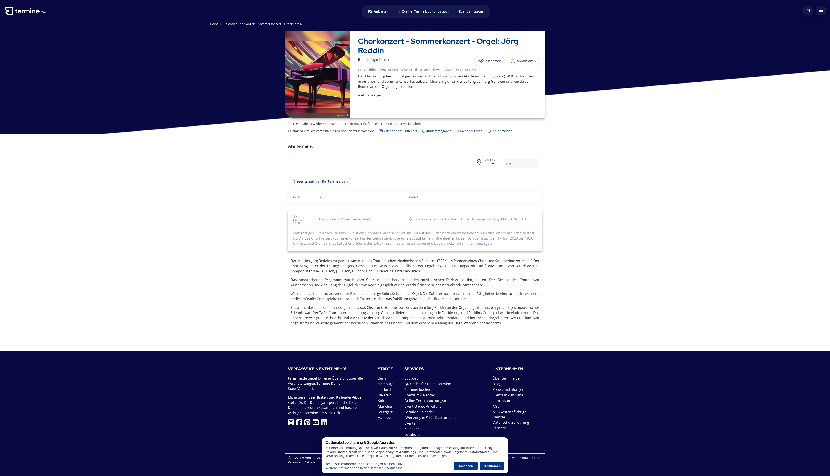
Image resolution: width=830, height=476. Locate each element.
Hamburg (385, 383)
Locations (412, 434)
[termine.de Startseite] (26, 12)
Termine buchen (417, 389)
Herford (384, 389)
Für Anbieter (378, 11)
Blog (496, 383)
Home (214, 24)
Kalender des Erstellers (400, 131)
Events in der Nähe (508, 395)
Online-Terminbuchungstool (425, 11)
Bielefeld (385, 395)
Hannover (386, 417)
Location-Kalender (419, 412)
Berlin (382, 378)
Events (409, 423)
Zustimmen (492, 466)
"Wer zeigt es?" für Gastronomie (430, 417)
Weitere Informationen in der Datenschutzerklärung (364, 468)
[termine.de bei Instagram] (292, 423)
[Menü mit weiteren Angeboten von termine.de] (821, 10)
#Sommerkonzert (457, 70)
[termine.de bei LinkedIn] (325, 423)
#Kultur (477, 70)
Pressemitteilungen (508, 389)
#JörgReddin (367, 70)
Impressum (502, 400)
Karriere (499, 428)
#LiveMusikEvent (431, 70)
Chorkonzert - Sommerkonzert (343, 219)
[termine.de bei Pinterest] (308, 423)
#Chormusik (409, 70)
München (385, 406)
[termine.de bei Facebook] (300, 423)
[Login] (808, 10)
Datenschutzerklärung (511, 422)
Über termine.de (506, 378)
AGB (496, 406)
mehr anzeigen (479, 243)
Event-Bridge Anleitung (423, 406)
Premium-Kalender (419, 395)
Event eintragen (471, 11)
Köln (381, 400)
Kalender (411, 428)
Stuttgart (385, 412)
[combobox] (493, 164)
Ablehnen (466, 466)
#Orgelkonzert (388, 70)
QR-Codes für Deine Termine (427, 383)
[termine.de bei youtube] (317, 423)
